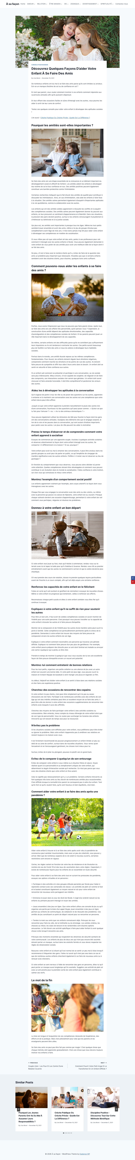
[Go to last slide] (18, 1109)
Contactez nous (121, 4)
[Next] (116, 1109)
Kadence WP (85, 1154)
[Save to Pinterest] (133, 582)
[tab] (63, 1133)
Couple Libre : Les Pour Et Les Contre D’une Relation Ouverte (45, 1066)
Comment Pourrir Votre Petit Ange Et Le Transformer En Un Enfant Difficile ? (91, 1066)
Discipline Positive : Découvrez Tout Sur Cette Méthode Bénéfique (103, 1116)
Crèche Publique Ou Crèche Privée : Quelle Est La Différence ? (65, 118)
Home (22, 4)
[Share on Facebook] (133, 578)
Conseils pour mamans (39, 64)
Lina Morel (36, 78)
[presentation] (31, 1097)
